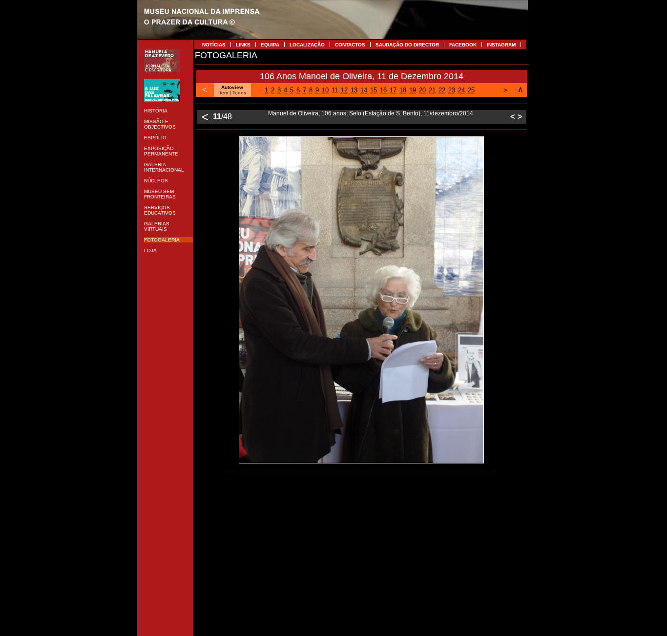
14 (363, 90)
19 (412, 90)
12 (344, 90)
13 (354, 90)
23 (451, 90)
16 (383, 90)
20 (422, 90)
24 (461, 90)
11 (335, 90)
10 (325, 90)
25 (471, 90)
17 (393, 90)
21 (432, 90)
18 (402, 90)
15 (373, 90)
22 (441, 90)
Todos (239, 92)
